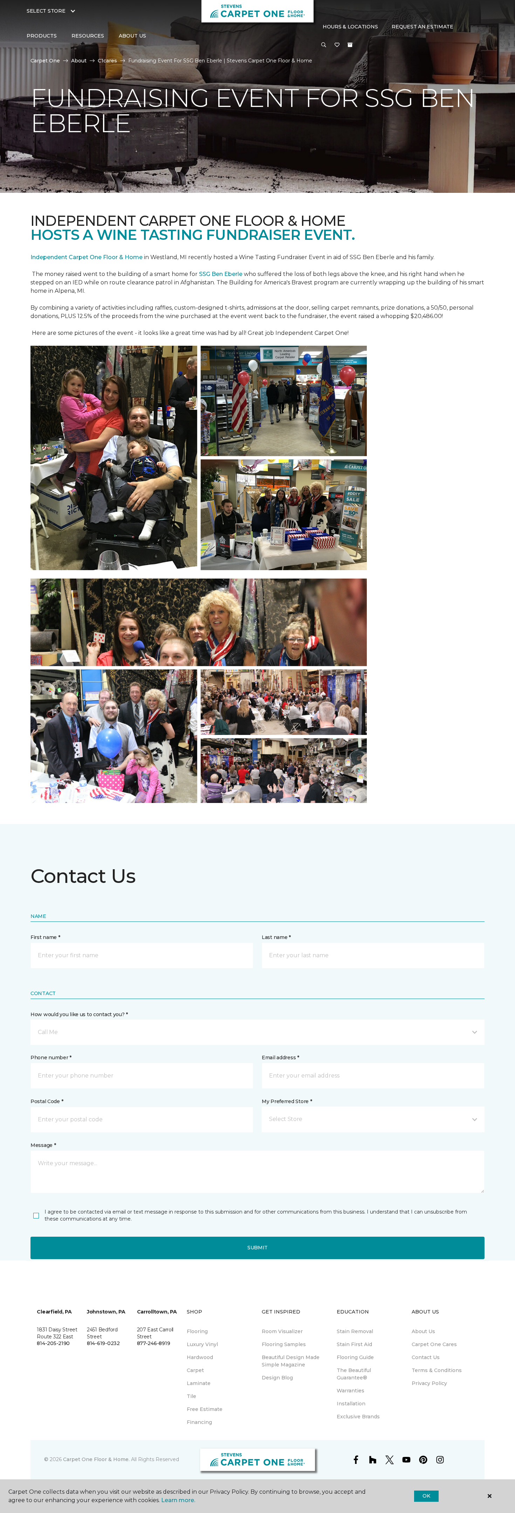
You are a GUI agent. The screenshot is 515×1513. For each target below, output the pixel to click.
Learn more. (178, 1500)
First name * (45, 937)
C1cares (107, 61)
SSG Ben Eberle (221, 274)
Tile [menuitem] (191, 1396)
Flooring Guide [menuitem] (355, 1357)
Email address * (280, 1057)
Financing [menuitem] (199, 1422)
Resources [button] (87, 36)
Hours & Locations (350, 26)
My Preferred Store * (287, 1101)
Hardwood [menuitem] (200, 1357)
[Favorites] (337, 45)
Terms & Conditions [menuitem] (437, 1370)
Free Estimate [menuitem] (204, 1409)
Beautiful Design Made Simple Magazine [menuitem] (291, 1361)
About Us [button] (132, 36)
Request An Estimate (422, 26)
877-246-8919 (153, 1343)
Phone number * (50, 1057)
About (79, 61)
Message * (43, 1145)
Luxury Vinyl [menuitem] (202, 1344)
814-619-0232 (103, 1343)
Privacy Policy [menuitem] (429, 1383)
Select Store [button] (46, 11)
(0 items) (350, 44)
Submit (257, 1247)
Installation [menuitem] (351, 1403)
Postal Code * (46, 1101)
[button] (323, 45)
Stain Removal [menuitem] (355, 1331)
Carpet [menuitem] (195, 1370)
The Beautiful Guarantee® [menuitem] (354, 1374)
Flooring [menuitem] (197, 1331)
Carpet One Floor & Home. (96, 1459)
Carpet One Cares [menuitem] (434, 1344)
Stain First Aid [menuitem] (354, 1344)
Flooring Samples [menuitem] (284, 1344)
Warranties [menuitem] (350, 1390)
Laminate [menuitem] (199, 1383)
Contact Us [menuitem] (426, 1357)
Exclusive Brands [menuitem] (358, 1416)
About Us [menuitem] (423, 1331)
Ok (426, 1496)
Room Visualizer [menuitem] (282, 1331)
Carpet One (45, 61)
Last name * (276, 937)
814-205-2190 (53, 1343)
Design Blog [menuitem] (277, 1377)
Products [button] (42, 36)
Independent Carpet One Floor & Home (86, 257)
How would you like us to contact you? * (79, 1014)
